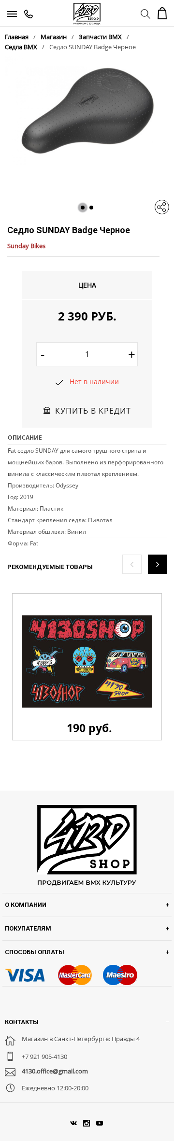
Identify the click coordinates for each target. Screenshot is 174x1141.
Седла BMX (21, 46)
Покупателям (28, 928)
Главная (17, 36)
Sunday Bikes (26, 245)
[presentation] (132, 564)
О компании (25, 904)
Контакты (22, 1022)
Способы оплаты (34, 952)
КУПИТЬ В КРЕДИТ (93, 410)
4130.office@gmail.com (55, 1071)
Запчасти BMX (100, 36)
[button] (83, 207)
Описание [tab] (25, 437)
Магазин (54, 36)
